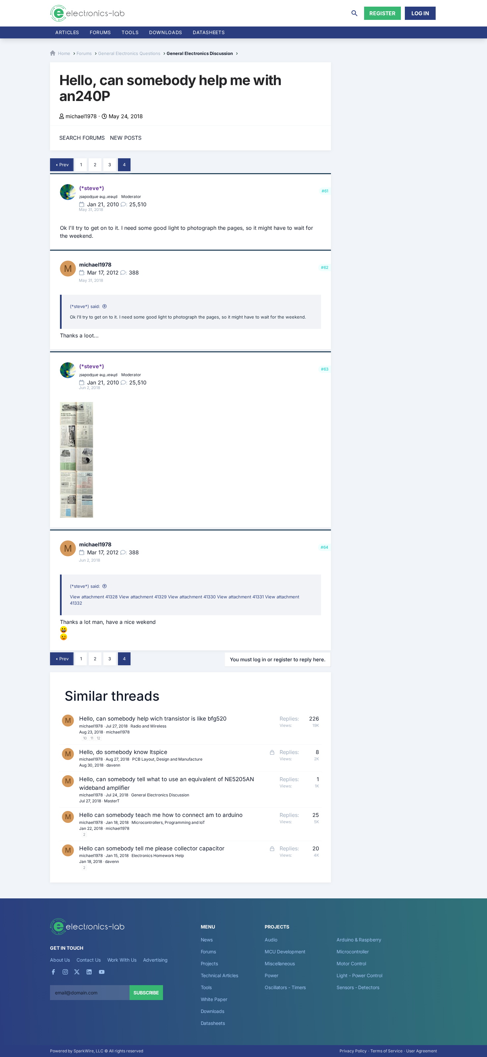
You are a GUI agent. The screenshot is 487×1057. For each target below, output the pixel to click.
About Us (60, 960)
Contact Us (88, 960)
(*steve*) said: (85, 306)
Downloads (212, 1011)
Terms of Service (386, 1050)
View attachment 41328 (94, 596)
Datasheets (209, 32)
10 (85, 738)
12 (98, 738)
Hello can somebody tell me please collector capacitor (151, 848)
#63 (324, 369)
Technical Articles (220, 975)
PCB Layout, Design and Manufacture (167, 759)
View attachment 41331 (240, 596)
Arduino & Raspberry (359, 939)
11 (91, 738)
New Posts (125, 137)
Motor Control (351, 963)
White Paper (214, 999)
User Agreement (421, 1050)
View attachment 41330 (192, 596)
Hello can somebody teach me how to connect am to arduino (161, 815)
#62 (324, 267)
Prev (64, 164)
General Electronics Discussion (160, 794)
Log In (420, 13)
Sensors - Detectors (358, 987)
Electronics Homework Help (158, 855)
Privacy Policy (353, 1050)
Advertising (155, 960)
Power (271, 975)
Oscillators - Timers (285, 987)
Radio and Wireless (148, 726)
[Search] (354, 13)
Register (382, 13)
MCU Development (285, 951)
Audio (271, 939)
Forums (100, 32)
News (207, 939)
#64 (324, 547)
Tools (130, 32)
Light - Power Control (359, 975)
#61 (325, 190)
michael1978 (81, 116)
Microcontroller (353, 951)
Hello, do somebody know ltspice (123, 752)
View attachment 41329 (143, 596)
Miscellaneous (280, 963)
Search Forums (82, 137)
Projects (209, 963)
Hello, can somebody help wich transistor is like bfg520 (153, 718)
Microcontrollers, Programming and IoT (168, 822)
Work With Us (121, 960)
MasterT (112, 800)
